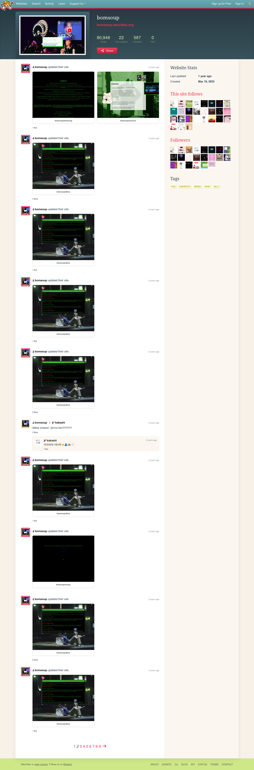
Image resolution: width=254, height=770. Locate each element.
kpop (207, 186)
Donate (167, 764)
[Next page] (104, 746)
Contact (227, 764)
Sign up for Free (221, 3)
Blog (184, 764)
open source (41, 764)
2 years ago (153, 67)
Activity (49, 3)
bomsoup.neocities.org (115, 24)
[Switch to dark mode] (250, 3)
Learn (61, 3)
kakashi (60, 422)
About (154, 764)
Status (202, 764)
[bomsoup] (25, 68)
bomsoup (41, 67)
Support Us (76, 3)
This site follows (186, 94)
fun (173, 186)
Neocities (26, 764)
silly (216, 186)
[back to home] (7, 5)
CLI (176, 764)
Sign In (239, 3)
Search (36, 3)
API (193, 764)
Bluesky (67, 764)
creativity (184, 186)
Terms (214, 764)
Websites (21, 3)
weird (197, 186)
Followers (180, 140)
